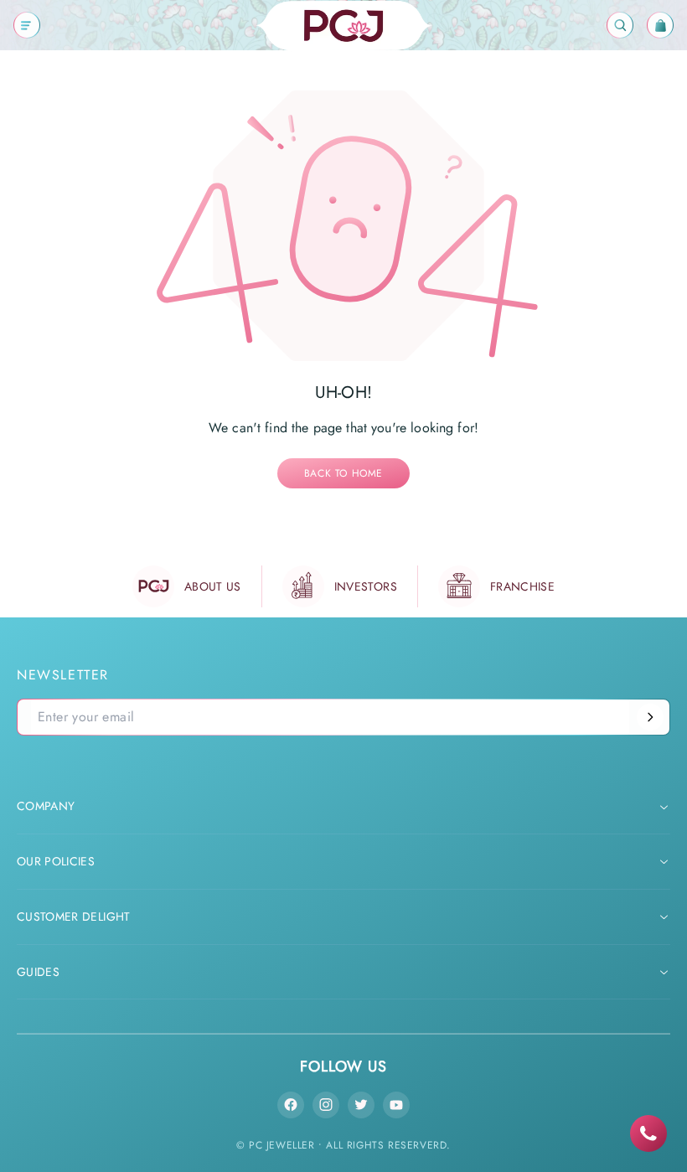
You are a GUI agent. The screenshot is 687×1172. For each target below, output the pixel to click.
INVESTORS (365, 586)
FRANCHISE (522, 586)
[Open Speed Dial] (648, 1133)
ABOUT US (212, 586)
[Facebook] (290, 1105)
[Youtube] (396, 1105)
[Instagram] (326, 1105)
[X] (361, 1105)
